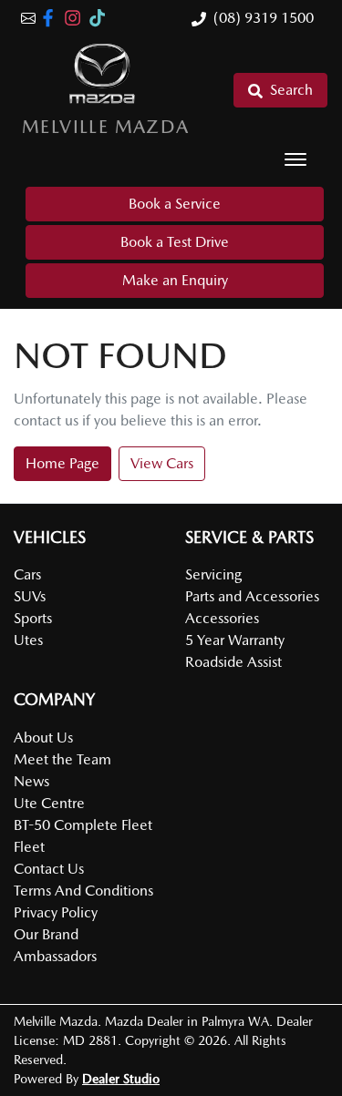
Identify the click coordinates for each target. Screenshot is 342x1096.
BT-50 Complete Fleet (83, 825)
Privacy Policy (56, 912)
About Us (43, 737)
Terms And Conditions (83, 890)
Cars (27, 574)
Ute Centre (49, 803)
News (31, 781)
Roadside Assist (233, 662)
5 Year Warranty (235, 640)
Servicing (213, 574)
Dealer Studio (121, 1078)
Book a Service (175, 203)
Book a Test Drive (174, 242)
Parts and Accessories (252, 596)
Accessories (222, 618)
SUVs (30, 596)
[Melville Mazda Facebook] (51, 17)
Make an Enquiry (175, 280)
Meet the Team (62, 759)
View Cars (161, 463)
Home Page (62, 463)
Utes (28, 640)
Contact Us (49, 868)
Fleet (29, 846)
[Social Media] (100, 17)
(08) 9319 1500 (263, 17)
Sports (33, 618)
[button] (295, 159)
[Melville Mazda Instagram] (76, 17)
